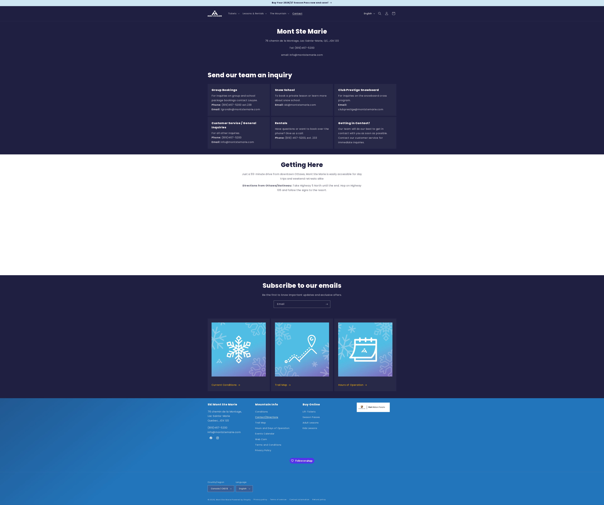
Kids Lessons (310, 428)
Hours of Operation (351, 385)
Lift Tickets (309, 411)
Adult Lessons (311, 422)
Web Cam (261, 439)
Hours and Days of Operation (272, 428)
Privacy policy (260, 499)
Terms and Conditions (268, 444)
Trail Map (281, 385)
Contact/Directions (266, 417)
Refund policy (319, 499)
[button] (233, 13)
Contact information (299, 499)
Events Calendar (264, 433)
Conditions (261, 411)
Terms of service (278, 499)
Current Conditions (224, 385)
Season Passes (311, 417)
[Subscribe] (326, 304)
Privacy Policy (263, 450)
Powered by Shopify (241, 499)
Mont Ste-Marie (223, 499)
